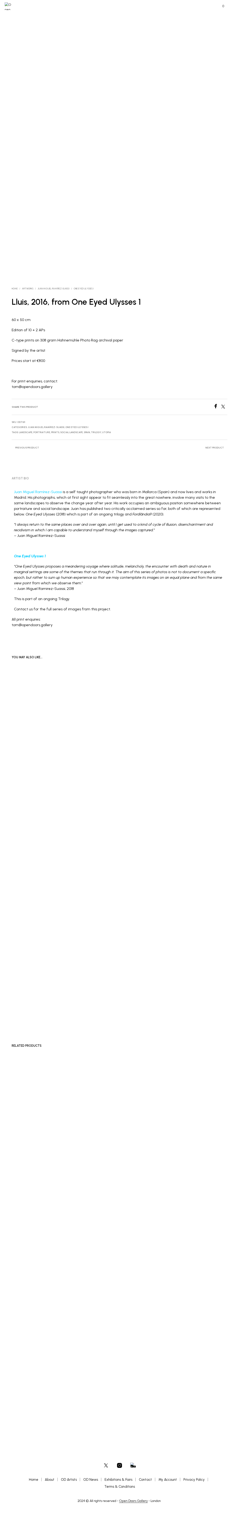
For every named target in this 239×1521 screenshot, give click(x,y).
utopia (106, 432)
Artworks (27, 288)
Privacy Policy (194, 1480)
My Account (167, 1480)
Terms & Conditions (119, 1486)
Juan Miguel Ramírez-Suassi (38, 492)
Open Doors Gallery (133, 1501)
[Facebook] (217, 407)
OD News (90, 1480)
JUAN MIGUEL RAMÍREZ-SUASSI (54, 288)
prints (55, 432)
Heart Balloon (170, 1007)
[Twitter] (224, 407)
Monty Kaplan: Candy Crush (30, 1395)
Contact (145, 1480)
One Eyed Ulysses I (84, 288)
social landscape (71, 432)
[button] (220, 6)
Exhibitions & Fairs (118, 1480)
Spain (87, 432)
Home (15, 288)
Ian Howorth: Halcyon (100, 718)
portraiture (41, 432)
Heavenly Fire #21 (25, 718)
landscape (25, 432)
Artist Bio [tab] (20, 478)
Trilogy (96, 432)
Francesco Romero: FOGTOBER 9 (107, 1395)
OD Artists (69, 1480)
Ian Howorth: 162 (171, 1395)
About (49, 1480)
